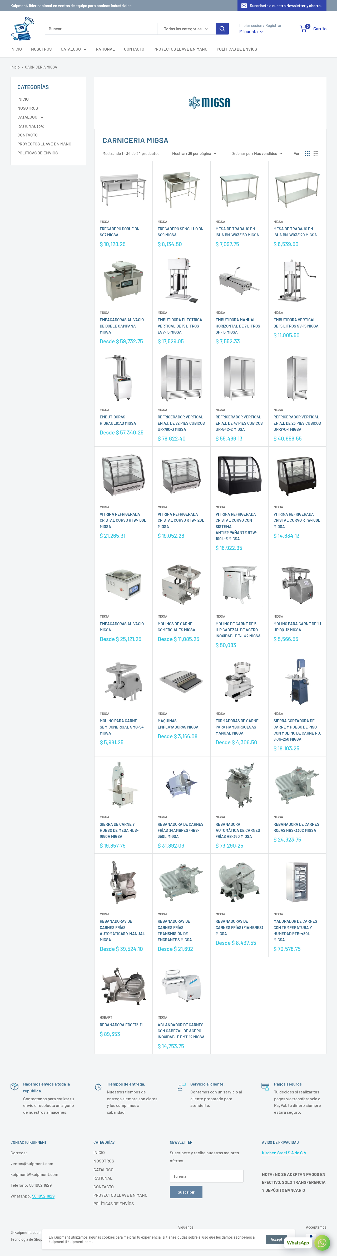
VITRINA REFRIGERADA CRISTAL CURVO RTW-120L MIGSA (181, 520)
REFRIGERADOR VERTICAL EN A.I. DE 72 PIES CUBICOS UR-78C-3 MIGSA (181, 423)
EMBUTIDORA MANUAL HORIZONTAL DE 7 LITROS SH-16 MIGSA (238, 325)
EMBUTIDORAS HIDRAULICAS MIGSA (118, 419)
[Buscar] (222, 29)
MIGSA (104, 221)
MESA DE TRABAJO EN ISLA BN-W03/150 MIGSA (237, 231)
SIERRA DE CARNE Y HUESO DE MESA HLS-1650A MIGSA (119, 830)
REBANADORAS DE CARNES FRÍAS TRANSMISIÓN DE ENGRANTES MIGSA (175, 930)
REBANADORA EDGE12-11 (121, 1024)
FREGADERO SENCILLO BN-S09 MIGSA (181, 231)
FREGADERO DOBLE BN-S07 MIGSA (120, 231)
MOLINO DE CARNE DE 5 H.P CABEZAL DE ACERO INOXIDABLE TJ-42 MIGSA (238, 629)
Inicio (15, 67)
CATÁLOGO (71, 48)
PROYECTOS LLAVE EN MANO (180, 48)
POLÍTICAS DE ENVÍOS (237, 48)
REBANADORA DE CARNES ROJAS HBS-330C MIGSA (296, 827)
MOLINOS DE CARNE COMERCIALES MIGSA (176, 626)
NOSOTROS (41, 48)
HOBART (106, 1017)
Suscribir (186, 1191)
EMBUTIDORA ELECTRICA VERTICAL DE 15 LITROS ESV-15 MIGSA (180, 325)
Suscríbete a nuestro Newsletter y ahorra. (286, 5)
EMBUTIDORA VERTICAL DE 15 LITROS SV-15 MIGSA (296, 322)
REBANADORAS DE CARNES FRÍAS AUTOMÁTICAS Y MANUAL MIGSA (122, 930)
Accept (276, 1239)
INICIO (16, 48)
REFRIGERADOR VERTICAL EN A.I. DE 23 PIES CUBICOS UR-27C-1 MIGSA (297, 423)
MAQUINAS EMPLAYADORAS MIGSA (178, 723)
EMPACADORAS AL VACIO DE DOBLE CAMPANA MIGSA (122, 325)
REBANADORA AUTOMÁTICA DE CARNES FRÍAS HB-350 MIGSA (238, 830)
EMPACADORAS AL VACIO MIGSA (122, 626)
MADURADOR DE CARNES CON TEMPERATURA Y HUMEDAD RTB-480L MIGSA (295, 930)
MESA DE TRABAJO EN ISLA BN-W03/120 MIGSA (295, 231)
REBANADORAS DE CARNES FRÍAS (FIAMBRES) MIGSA (239, 927)
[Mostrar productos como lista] (316, 153)
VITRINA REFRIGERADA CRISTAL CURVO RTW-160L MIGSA (123, 520)
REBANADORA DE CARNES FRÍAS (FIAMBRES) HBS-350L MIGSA (181, 830)
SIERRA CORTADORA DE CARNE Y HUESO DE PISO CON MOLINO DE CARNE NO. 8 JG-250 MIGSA (297, 729)
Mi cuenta (249, 31)
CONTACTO (134, 48)
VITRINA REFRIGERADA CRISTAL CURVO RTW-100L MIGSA (297, 520)
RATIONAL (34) (30, 125)
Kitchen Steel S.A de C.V (284, 1152)
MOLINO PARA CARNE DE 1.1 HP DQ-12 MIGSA (297, 626)
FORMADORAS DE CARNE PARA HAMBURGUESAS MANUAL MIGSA (237, 726)
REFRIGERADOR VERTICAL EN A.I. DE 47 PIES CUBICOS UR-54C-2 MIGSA (239, 423)
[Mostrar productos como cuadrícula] (307, 153)
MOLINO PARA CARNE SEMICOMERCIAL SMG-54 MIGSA (122, 726)
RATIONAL (105, 48)
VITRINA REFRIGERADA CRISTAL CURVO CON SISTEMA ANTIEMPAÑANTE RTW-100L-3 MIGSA (236, 526)
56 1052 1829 (43, 1195)
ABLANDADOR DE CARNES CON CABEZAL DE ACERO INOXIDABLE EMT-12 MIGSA (181, 1030)
